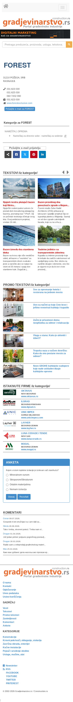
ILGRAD (25, 401)
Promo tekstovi (11, 615)
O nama (7, 582)
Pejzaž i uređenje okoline (16, 651)
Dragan (6, 534)
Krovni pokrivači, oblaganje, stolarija (22, 640)
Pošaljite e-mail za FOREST (20, 109)
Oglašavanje (9, 589)
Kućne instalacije (12, 647)
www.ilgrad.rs (28, 407)
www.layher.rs (28, 428)
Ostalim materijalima (20, 484)
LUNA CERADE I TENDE (34, 433)
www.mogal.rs (28, 449)
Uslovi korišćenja (12, 596)
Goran (6, 518)
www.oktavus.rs (29, 396)
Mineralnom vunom (19, 475)
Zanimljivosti (9, 618)
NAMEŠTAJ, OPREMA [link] (16, 131)
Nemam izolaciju (18, 489)
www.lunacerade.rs (31, 439)
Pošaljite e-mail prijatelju (25, 148)
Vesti (5, 608)
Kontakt (7, 586)
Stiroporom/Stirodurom (21, 479)
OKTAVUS (26, 391)
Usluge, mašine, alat (13, 654)
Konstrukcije (9, 637)
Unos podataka (11, 593)
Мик (5, 549)
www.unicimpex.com (32, 417)
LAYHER (25, 422)
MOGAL (25, 444)
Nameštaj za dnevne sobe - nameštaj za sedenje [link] (38, 136)
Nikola (6, 526)
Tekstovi (7, 611)
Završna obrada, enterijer (16, 644)
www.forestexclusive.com (19, 103)
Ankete (6, 625)
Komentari (12, 512)
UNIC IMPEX (27, 412)
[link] (36, 22)
